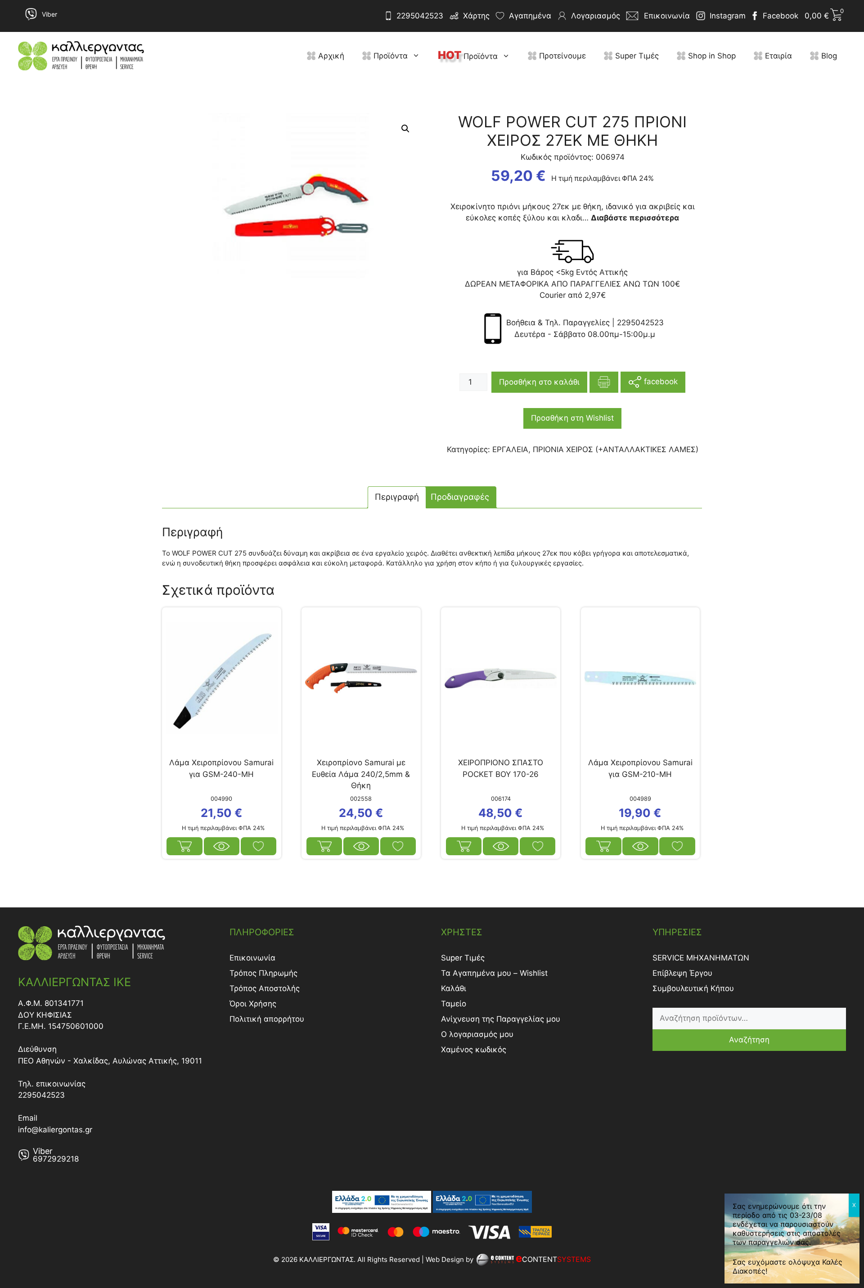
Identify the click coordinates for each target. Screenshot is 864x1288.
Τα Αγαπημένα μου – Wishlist (494, 973)
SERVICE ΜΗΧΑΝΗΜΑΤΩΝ (700, 957)
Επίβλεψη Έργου (682, 973)
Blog (828, 55)
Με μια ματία (222, 846)
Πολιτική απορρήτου (267, 1018)
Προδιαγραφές (460, 497)
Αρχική (330, 55)
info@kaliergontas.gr (55, 1129)
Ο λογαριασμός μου (477, 1034)
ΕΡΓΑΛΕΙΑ (510, 449)
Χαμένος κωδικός (473, 1049)
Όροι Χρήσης (253, 1003)
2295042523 (419, 15)
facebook (660, 381)
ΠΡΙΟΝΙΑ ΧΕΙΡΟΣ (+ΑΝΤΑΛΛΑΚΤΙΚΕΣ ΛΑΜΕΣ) (615, 449)
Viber (49, 14)
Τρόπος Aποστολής (265, 988)
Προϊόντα (389, 55)
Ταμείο (453, 1003)
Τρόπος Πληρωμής (263, 973)
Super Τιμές (636, 55)
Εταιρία (777, 55)
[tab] (397, 497)
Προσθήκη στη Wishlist (572, 417)
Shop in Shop (711, 55)
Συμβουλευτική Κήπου (693, 988)
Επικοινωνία (252, 957)
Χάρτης (476, 15)
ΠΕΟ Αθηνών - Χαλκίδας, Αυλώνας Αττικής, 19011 (110, 1060)
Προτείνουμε (561, 55)
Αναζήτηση (749, 1039)
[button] (418, 55)
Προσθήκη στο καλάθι (539, 381)
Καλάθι (453, 988)
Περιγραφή (397, 497)
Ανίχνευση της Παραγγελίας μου (500, 1018)
